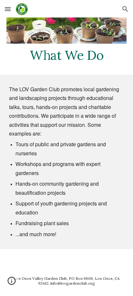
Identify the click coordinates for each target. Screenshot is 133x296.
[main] (66, 55)
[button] (7, 9)
